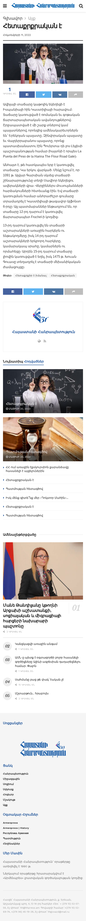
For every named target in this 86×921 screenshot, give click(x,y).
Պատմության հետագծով (26, 452)
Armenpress (10, 822)
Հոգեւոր (8, 794)
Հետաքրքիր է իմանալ (30, 275)
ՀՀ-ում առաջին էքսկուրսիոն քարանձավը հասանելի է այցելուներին (37, 469)
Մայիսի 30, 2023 (19, 408)
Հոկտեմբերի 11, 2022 (17, 34)
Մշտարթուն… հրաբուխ (32, 693)
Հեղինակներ (11, 843)
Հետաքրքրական (63, 275)
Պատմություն (12, 838)
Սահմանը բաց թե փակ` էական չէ (39, 679)
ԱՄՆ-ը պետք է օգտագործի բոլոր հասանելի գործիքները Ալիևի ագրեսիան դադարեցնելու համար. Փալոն (47, 662)
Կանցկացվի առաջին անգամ (36, 644)
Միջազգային (11, 779)
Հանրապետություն (15, 773)
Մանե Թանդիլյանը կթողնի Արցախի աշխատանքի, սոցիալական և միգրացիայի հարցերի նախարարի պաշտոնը (32, 615)
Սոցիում (8, 784)
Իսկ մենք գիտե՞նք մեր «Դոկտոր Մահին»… (37, 498)
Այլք (32, 18)
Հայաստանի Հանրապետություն (43, 332)
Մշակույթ (9, 799)
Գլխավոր (13, 18)
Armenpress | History (16, 828)
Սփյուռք (8, 789)
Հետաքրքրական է (21, 404)
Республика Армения (16, 833)
